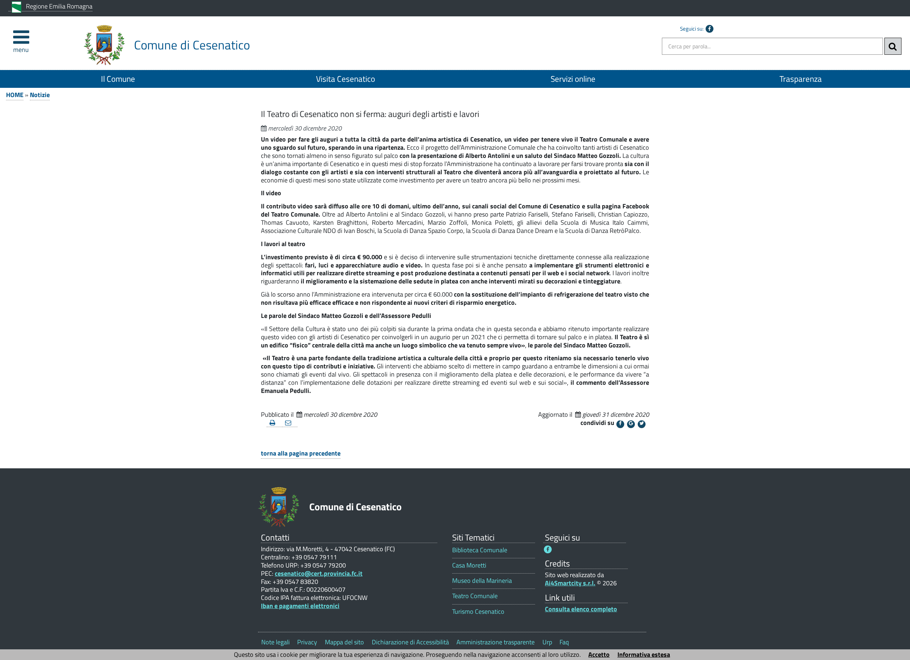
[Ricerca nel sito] (892, 46)
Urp (547, 642)
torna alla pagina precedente (301, 453)
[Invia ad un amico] (290, 423)
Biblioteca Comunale (479, 550)
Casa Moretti (469, 565)
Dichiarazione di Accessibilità (410, 642)
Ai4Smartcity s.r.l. (570, 583)
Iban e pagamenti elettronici (300, 606)
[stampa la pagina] (274, 423)
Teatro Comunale (475, 596)
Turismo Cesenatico (478, 611)
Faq (564, 642)
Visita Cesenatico (345, 79)
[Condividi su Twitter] (642, 424)
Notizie (40, 95)
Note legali (275, 642)
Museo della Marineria (482, 580)
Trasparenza (801, 79)
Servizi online (573, 79)
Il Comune (118, 79)
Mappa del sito (344, 642)
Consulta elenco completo (581, 609)
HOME (14, 95)
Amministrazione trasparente (495, 642)
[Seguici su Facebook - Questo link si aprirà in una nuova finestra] (709, 29)
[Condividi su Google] (631, 424)
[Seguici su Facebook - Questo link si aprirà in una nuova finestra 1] (548, 549)
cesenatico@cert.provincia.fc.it (319, 573)
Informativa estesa (643, 654)
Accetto (599, 654)
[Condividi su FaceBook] (620, 424)
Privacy (307, 642)
